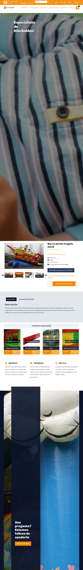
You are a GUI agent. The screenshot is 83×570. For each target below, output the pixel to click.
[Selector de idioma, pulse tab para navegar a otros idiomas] (5, 2)
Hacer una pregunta (23, 543)
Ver (9, 351)
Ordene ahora (17, 352)
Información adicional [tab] (26, 299)
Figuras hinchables (53, 7)
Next (45, 275)
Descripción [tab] (11, 299)
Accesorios (72, 7)
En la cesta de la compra (64, 283)
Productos (50, 249)
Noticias (70, 2)
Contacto (76, 2)
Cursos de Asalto (34, 7)
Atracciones (43, 7)
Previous (2, 275)
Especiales (64, 7)
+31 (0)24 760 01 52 (13, 2)
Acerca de (62, 2)
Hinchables (24, 7)
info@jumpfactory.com (27, 3)
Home (56, 2)
